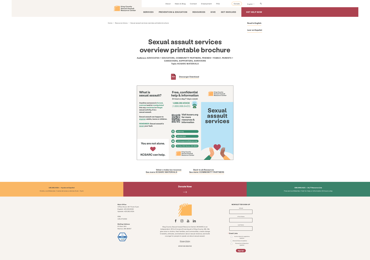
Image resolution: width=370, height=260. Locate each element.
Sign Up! (241, 251)
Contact (193, 4)
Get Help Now (254, 12)
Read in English (254, 23)
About (168, 4)
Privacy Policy (185, 241)
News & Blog (180, 4)
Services (148, 12)
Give (213, 12)
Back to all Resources (203, 170)
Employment (206, 4)
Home (110, 23)
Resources (199, 12)
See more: (161, 172)
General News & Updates (240, 240)
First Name (241, 216)
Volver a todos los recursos (168, 170)
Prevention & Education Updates (242, 244)
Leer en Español (254, 30)
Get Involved (228, 12)
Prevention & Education (173, 12)
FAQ (218, 4)
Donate (237, 4)
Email (241, 208)
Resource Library (121, 23)
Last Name (241, 224)
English (250, 4)
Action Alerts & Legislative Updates (242, 237)
